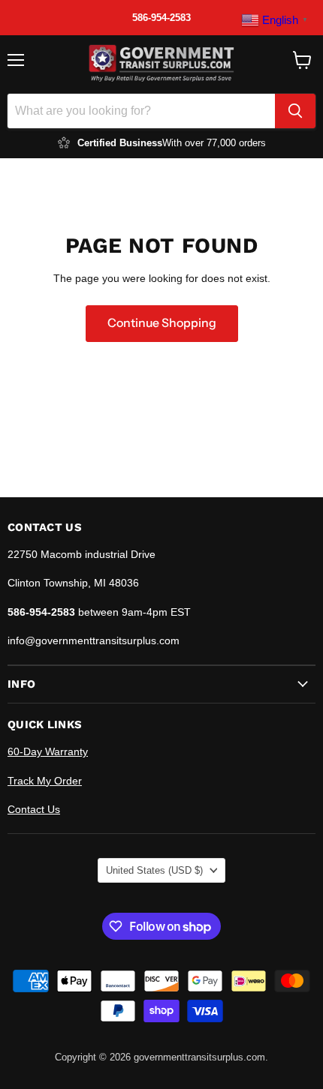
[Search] (295, 111)
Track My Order (45, 781)
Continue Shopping (161, 323)
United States (154, 870)
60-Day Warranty (48, 752)
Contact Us (34, 809)
